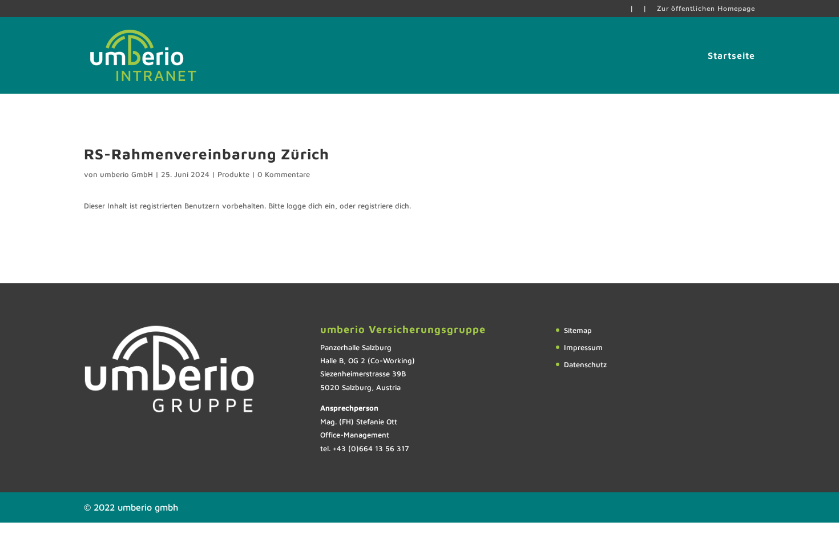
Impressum (583, 347)
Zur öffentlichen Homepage (706, 9)
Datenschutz (585, 364)
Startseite (731, 56)
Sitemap (578, 330)
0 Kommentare (283, 174)
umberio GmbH (126, 174)
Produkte (233, 174)
